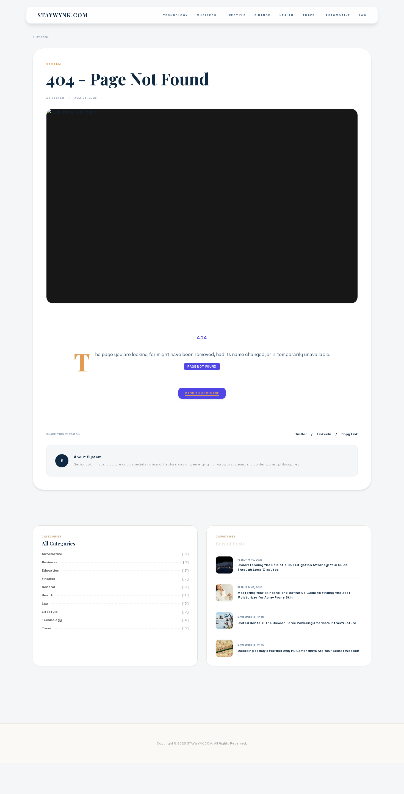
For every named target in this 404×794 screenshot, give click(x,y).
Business (207, 15)
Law (363, 15)
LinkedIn (324, 434)
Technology (175, 15)
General (48, 587)
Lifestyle (236, 15)
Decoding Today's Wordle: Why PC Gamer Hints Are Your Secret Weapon (298, 651)
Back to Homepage (202, 393)
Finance (262, 15)
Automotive (338, 15)
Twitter (301, 434)
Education (50, 570)
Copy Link (349, 434)
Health (287, 15)
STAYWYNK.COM (62, 15)
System (42, 37)
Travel (310, 15)
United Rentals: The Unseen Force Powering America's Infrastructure (296, 623)
